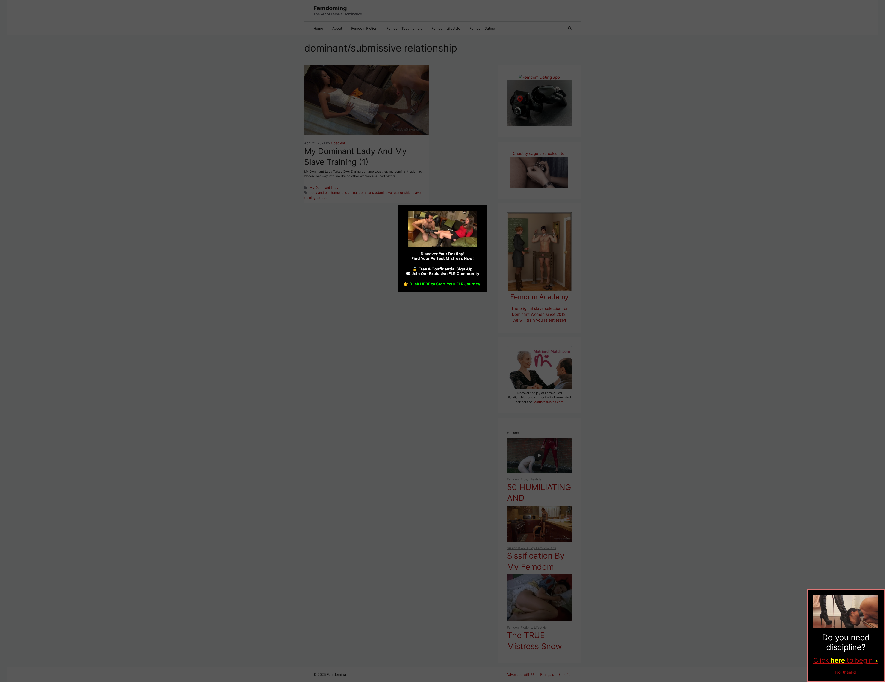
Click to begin (845, 660)
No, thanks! (845, 672)
